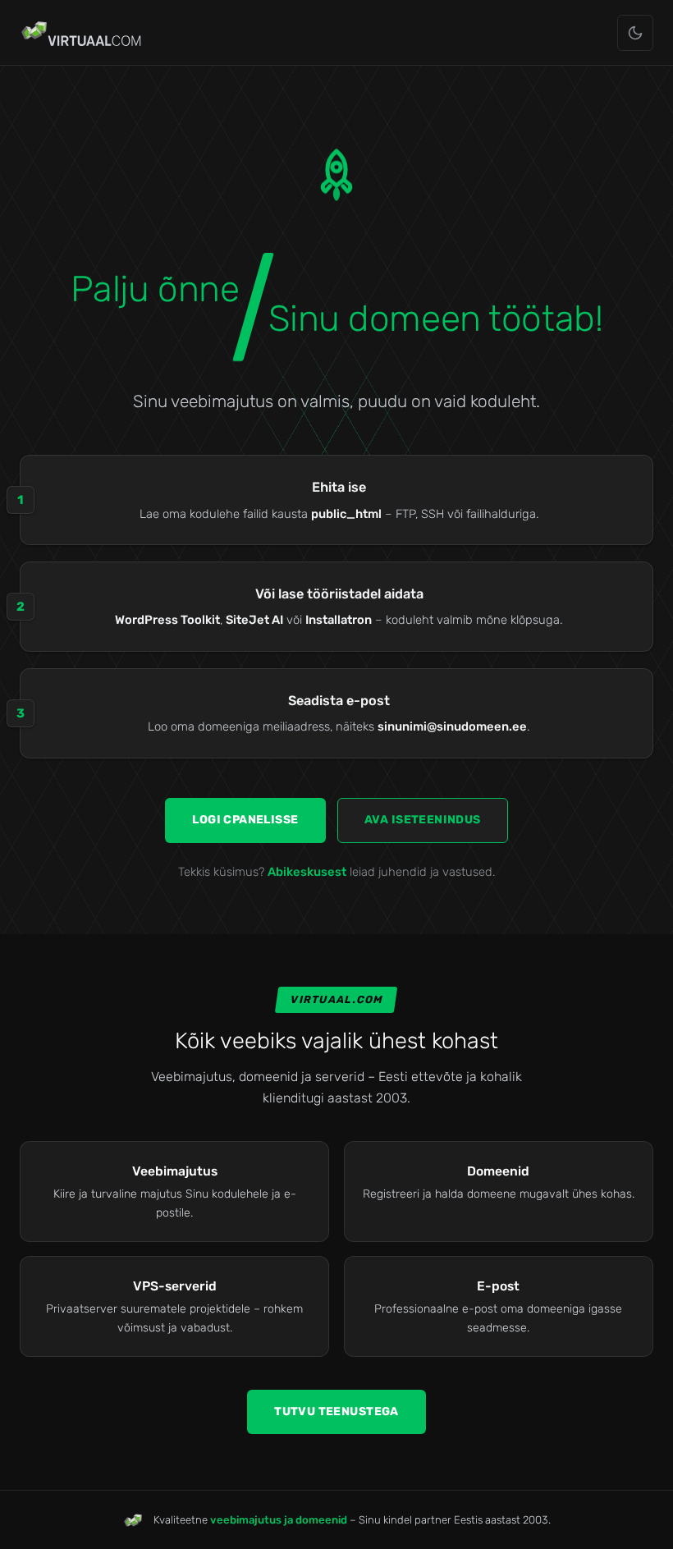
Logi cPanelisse (245, 820)
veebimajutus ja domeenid (278, 1520)
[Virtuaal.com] (82, 33)
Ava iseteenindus (422, 820)
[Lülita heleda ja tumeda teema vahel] (635, 33)
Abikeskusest (307, 871)
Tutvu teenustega (336, 1411)
